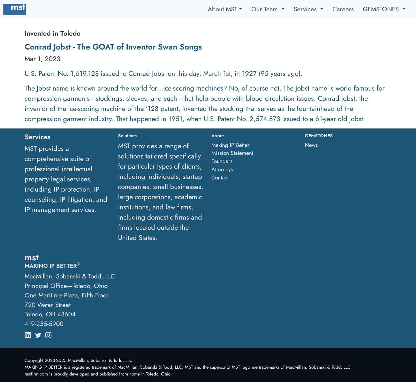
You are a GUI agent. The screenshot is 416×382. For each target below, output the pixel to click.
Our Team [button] (265, 9)
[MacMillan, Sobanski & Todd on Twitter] (38, 334)
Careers (343, 9)
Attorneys (222, 169)
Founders (222, 161)
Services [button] (306, 9)
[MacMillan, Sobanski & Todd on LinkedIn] (28, 334)
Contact (220, 177)
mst (31, 257)
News (311, 145)
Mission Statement (232, 153)
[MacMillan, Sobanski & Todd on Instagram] (48, 334)
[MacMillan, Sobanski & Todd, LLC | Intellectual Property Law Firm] (14, 9)
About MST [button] (222, 9)
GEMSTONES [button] (382, 9)
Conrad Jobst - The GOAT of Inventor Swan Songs (113, 47)
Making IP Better (230, 145)
